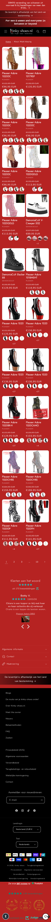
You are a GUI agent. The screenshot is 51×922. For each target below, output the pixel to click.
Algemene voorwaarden (17, 756)
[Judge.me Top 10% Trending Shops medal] (39, 905)
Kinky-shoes (20, 865)
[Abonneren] (41, 800)
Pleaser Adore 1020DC (9, 75)
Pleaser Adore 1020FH (33, 527)
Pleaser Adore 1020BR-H (9, 424)
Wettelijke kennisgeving (17, 775)
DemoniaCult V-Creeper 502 (34, 222)
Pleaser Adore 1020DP (9, 527)
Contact (9, 782)
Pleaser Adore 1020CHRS (9, 478)
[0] (45, 916)
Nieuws (9, 718)
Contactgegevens (34, 874)
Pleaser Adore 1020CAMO (33, 424)
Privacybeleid (16, 870)
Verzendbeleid (12, 762)
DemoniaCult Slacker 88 (13, 276)
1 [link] (6, 561)
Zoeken (9, 737)
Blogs (8, 693)
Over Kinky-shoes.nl (15, 705)
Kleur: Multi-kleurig (22, 41)
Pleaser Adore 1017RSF (33, 75)
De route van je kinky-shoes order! (22, 699)
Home (8, 41)
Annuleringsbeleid (37, 878)
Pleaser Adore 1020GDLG (33, 173)
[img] (25, 585)
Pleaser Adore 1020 (13, 323)
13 (37, 562)
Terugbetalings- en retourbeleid (21, 769)
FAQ (8, 731)
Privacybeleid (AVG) (15, 750)
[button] (6, 31)
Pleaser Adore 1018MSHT (33, 276)
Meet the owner (13, 712)
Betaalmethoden (13, 725)
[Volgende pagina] (45, 562)
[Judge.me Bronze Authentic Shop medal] (12, 905)
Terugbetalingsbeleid (35, 865)
